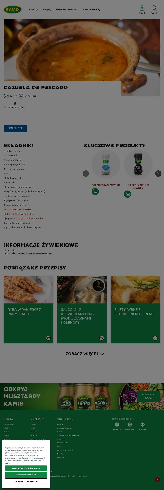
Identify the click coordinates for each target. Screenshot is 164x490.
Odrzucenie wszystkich (26, 475)
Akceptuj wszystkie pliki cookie (26, 468)
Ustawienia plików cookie (26, 481)
